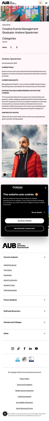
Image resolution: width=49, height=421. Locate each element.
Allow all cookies (24, 221)
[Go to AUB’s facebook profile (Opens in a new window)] (24, 348)
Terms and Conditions (24, 385)
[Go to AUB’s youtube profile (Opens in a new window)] (36, 348)
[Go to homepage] (24, 245)
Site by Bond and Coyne (24, 408)
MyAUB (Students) (10, 265)
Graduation (8, 275)
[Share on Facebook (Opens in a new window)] (16, 47)
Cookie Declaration (24, 396)
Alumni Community (10, 280)
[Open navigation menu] (46, 3)
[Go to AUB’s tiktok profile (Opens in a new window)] (18, 348)
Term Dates (8, 270)
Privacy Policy (24, 379)
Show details (37, 212)
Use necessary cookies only (24, 228)
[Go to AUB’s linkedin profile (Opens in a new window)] (30, 348)
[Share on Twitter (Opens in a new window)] (10, 47)
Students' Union (9, 285)
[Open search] (40, 3)
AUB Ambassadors (10, 290)
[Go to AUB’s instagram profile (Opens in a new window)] (12, 348)
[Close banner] (45, 188)
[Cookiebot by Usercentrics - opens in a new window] (13, 187)
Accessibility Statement (24, 402)
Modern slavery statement (24, 391)
